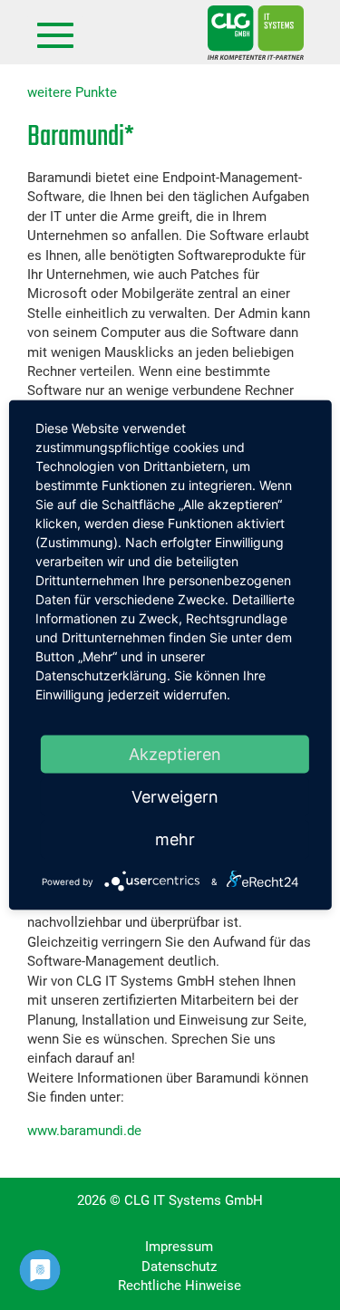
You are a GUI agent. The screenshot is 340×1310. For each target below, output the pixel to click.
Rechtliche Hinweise (179, 1285)
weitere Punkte (72, 92)
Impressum (179, 1246)
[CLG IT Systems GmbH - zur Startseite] (256, 32)
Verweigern (175, 796)
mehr (175, 839)
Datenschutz (179, 1266)
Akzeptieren (175, 754)
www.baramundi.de (84, 1130)
